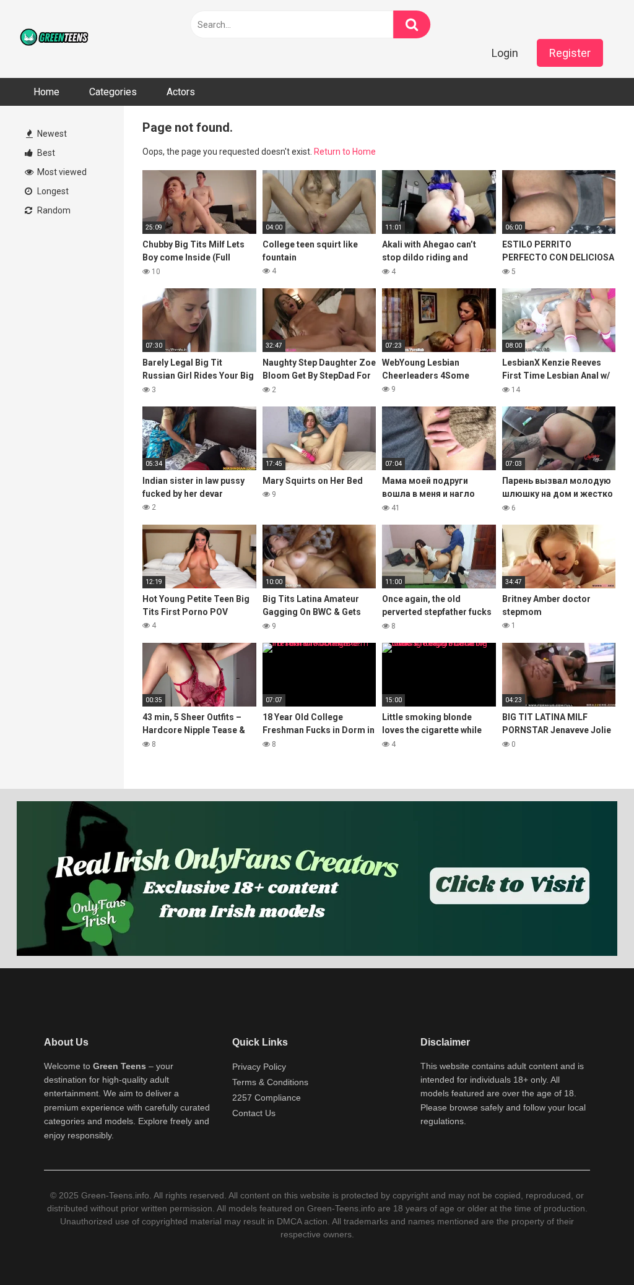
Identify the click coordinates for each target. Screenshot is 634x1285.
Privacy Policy (259, 1067)
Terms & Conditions (270, 1082)
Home (46, 92)
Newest (51, 134)
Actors (181, 92)
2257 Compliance (266, 1097)
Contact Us (254, 1113)
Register (570, 52)
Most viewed (61, 172)
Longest (52, 191)
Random (53, 210)
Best (45, 153)
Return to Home (345, 152)
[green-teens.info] (56, 39)
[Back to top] (592, 1247)
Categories (113, 92)
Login (505, 52)
